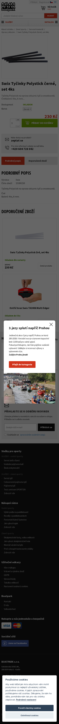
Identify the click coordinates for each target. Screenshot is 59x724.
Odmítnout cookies (29, 715)
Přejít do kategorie (22, 364)
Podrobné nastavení (26, 699)
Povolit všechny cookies (29, 708)
